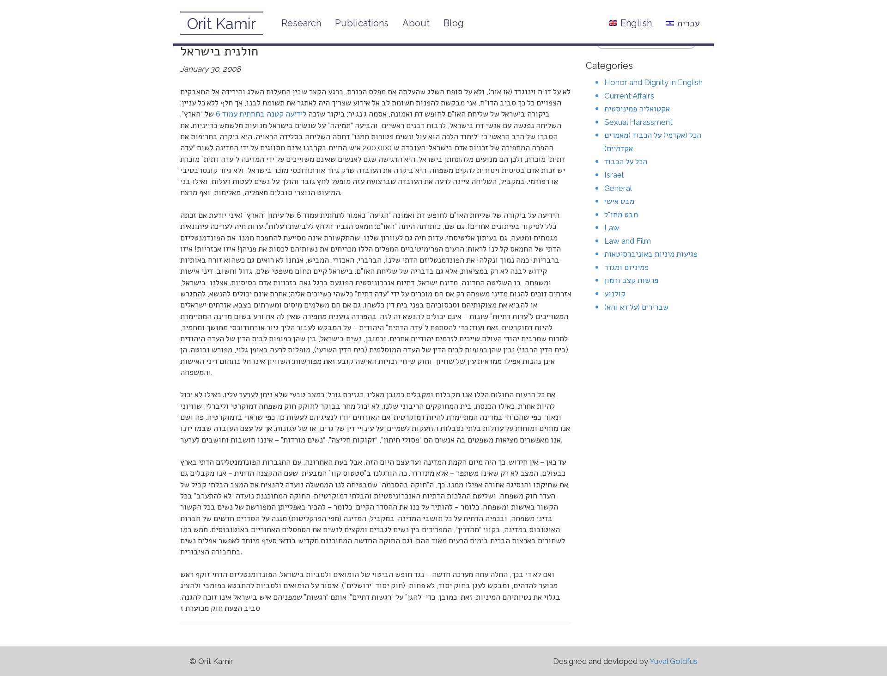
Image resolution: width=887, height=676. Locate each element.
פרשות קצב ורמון (631, 280)
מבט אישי (619, 201)
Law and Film (627, 241)
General (618, 188)
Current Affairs (629, 95)
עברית (688, 23)
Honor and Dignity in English (653, 82)
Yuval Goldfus (674, 661)
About (416, 23)
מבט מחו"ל (621, 214)
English (636, 23)
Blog (454, 23)
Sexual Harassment (638, 122)
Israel (614, 174)
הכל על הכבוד (625, 161)
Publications (362, 23)
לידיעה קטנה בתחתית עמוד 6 (261, 113)
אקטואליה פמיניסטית (637, 108)
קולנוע (615, 293)
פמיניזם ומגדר (626, 267)
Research (301, 23)
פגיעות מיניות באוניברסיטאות (651, 253)
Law (612, 227)
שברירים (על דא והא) (636, 307)
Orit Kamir (221, 24)
